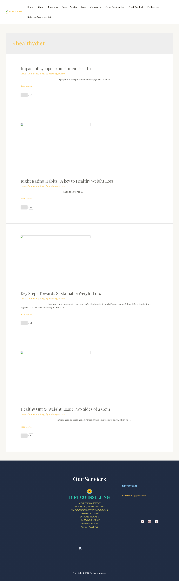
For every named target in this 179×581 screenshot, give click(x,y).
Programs (53, 7)
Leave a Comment (29, 73)
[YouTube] (142, 521)
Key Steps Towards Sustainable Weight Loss (61, 293)
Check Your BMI (136, 7)
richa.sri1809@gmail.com (134, 495)
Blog (83, 7)
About (41, 7)
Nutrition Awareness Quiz (39, 17)
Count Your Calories (114, 7)
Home (30, 7)
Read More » (26, 86)
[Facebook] (156, 521)
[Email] (149, 521)
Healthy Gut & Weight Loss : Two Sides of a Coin (65, 409)
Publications (153, 7)
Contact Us (95, 7)
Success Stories (69, 7)
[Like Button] (24, 95)
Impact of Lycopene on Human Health (56, 68)
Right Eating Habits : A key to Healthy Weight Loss (67, 181)
